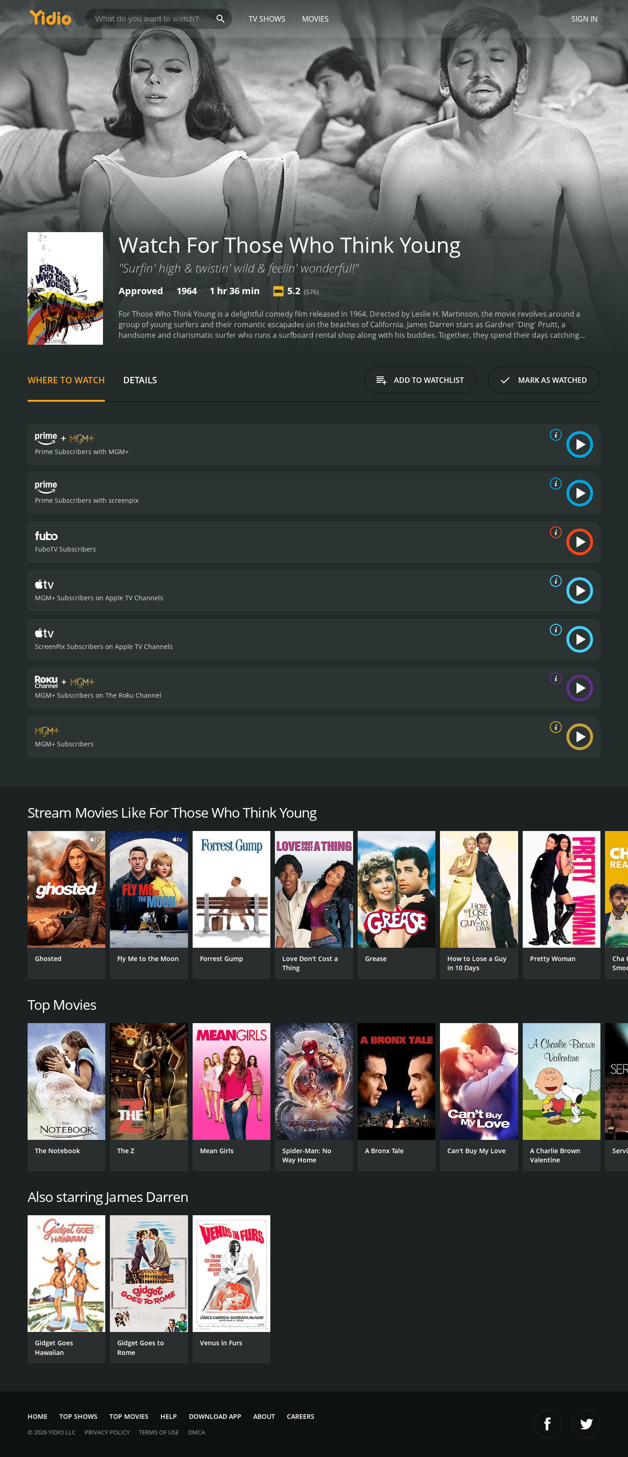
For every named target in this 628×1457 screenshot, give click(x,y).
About (264, 1416)
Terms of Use (159, 1432)
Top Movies (128, 1416)
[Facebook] (547, 1424)
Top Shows (78, 1416)
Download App (215, 1416)
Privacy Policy (107, 1432)
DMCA (196, 1432)
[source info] (554, 435)
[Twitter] (586, 1424)
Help (168, 1416)
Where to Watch (66, 380)
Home (37, 1416)
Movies (315, 19)
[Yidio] (51, 20)
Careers (300, 1416)
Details (140, 380)
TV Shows (267, 19)
